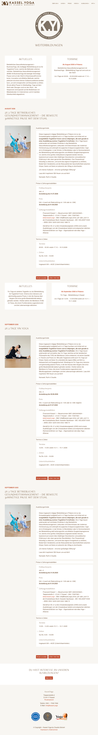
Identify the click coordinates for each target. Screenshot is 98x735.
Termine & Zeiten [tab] (42, 239)
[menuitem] (55, 3)
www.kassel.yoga (49, 218)
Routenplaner (49, 700)
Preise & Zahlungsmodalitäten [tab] (46, 183)
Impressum (44, 730)
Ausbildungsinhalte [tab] (42, 128)
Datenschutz (53, 730)
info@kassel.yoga (52, 705)
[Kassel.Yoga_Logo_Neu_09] (18, 3)
